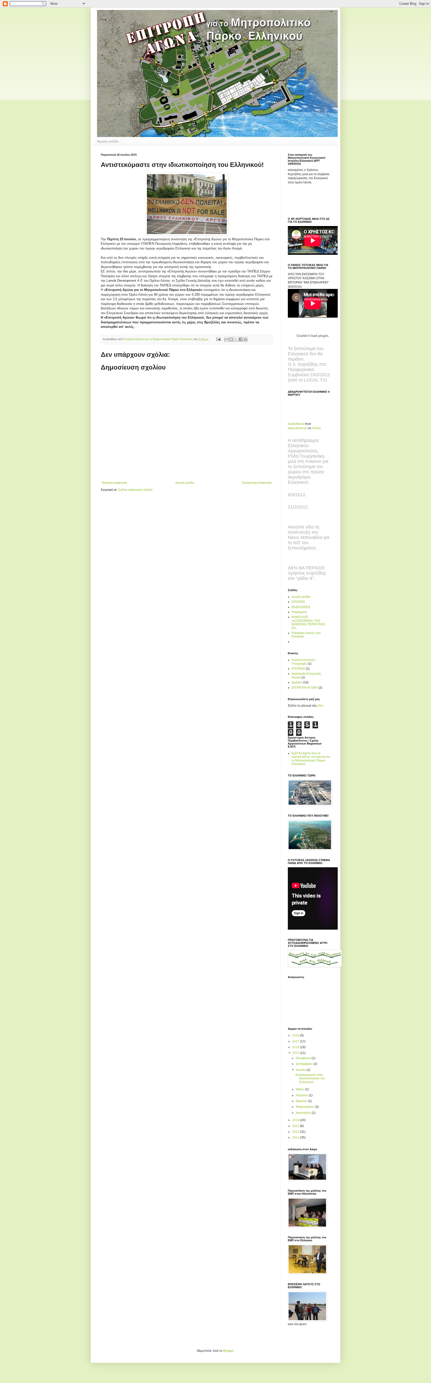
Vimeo (316, 428)
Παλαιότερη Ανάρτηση (257, 483)
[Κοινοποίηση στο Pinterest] (245, 339)
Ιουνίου (301, 1070)
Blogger (228, 1351)
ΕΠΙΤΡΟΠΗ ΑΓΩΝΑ (305, 687)
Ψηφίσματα (299, 612)
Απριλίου (302, 1095)
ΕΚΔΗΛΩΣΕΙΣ (301, 607)
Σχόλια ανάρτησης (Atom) (135, 490)
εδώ (320, 705)
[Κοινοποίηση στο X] (235, 339)
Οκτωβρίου (304, 1058)
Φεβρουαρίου (305, 1107)
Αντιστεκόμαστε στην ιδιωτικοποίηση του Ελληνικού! (310, 1078)
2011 (296, 1137)
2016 (296, 1047)
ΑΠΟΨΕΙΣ (298, 602)
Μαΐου (300, 1089)
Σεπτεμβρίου (305, 1064)
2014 (296, 1120)
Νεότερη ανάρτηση (114, 483)
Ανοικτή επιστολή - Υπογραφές (304, 661)
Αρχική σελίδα (107, 141)
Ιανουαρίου (304, 1113)
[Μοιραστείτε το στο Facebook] (240, 339)
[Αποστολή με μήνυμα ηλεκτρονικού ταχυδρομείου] (226, 339)
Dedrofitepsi (296, 424)
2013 (296, 1126)
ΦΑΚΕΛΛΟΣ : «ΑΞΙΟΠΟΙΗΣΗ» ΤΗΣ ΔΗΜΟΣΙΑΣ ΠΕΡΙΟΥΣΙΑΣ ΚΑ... (308, 622)
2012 (296, 1131)
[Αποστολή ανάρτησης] (218, 339)
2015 (296, 1053)
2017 (296, 1041)
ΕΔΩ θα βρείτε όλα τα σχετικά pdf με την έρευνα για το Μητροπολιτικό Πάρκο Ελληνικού (311, 759)
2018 (296, 1035)
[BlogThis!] (231, 339)
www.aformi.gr (297, 428)
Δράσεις (297, 682)
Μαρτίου (302, 1101)
